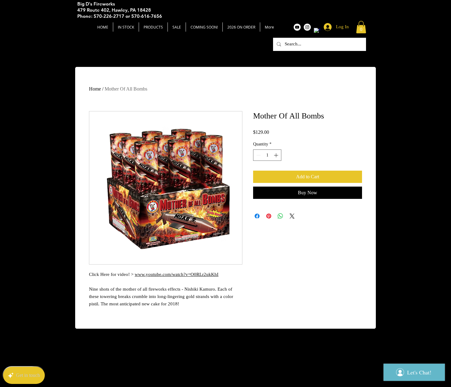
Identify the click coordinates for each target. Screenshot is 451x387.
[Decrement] (258, 155)
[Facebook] (317, 31)
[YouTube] (297, 27)
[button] (361, 27)
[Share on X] (292, 216)
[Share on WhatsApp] (280, 216)
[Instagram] (307, 27)
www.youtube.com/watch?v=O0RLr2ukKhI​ (176, 274)
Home (95, 88)
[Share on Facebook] (257, 216)
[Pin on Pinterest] (268, 216)
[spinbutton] (267, 155)
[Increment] (276, 155)
